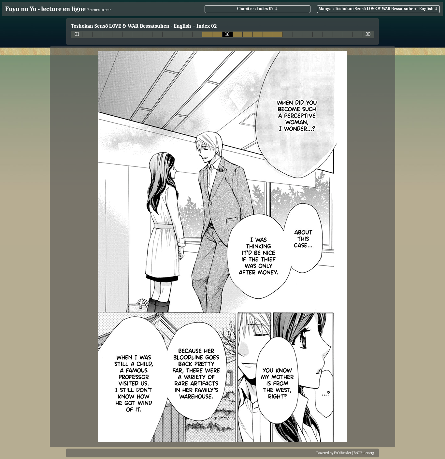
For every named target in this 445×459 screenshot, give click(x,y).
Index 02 (206, 26)
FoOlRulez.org (363, 453)
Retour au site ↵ (99, 10)
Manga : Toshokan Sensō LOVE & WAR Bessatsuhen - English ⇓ (378, 8)
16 (227, 34)
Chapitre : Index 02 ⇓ (257, 8)
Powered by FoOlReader (333, 453)
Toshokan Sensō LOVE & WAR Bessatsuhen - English (131, 26)
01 (77, 34)
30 (368, 34)
